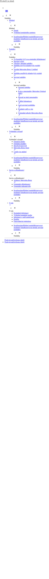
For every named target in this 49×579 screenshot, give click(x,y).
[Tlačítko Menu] (27, 11)
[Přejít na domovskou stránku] (27, 6)
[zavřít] (10, 15)
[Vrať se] (6, 15)
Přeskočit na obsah (7, 1)
